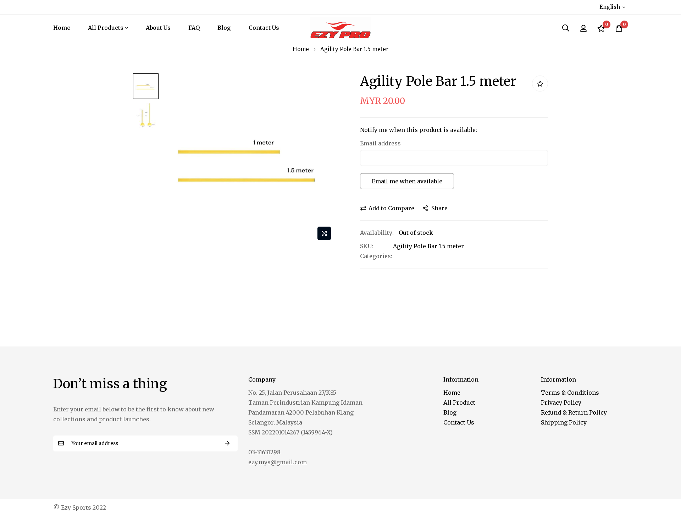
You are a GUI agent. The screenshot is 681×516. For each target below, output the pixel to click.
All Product (459, 402)
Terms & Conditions (570, 392)
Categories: (376, 256)
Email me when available (407, 181)
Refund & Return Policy (574, 412)
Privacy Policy (561, 402)
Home (61, 27)
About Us (158, 27)
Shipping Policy (564, 422)
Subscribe (227, 443)
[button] (613, 7)
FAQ (194, 27)
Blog (224, 27)
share (439, 208)
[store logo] (340, 27)
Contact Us (264, 27)
